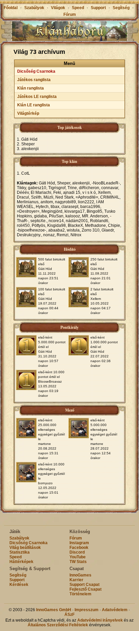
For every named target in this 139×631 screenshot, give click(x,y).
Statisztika (19, 552)
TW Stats (78, 561)
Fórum (69, 14)
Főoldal (11, 7)
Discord (77, 552)
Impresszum (87, 609)
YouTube (78, 557)
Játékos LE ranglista (37, 96)
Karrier (76, 579)
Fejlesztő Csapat (86, 589)
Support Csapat (85, 584)
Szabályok (34, 7)
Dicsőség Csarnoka (36, 71)
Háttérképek (21, 561)
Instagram (79, 542)
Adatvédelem (115, 609)
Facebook (79, 547)
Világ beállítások (25, 547)
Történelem (80, 594)
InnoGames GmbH (53, 609)
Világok (58, 7)
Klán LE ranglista (33, 105)
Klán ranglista (30, 88)
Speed (78, 7)
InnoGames (80, 575)
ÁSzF (69, 614)
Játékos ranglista (34, 79)
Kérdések (18, 584)
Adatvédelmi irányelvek (100, 620)
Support (98, 7)
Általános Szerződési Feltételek (58, 625)
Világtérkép (28, 113)
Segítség (121, 7)
